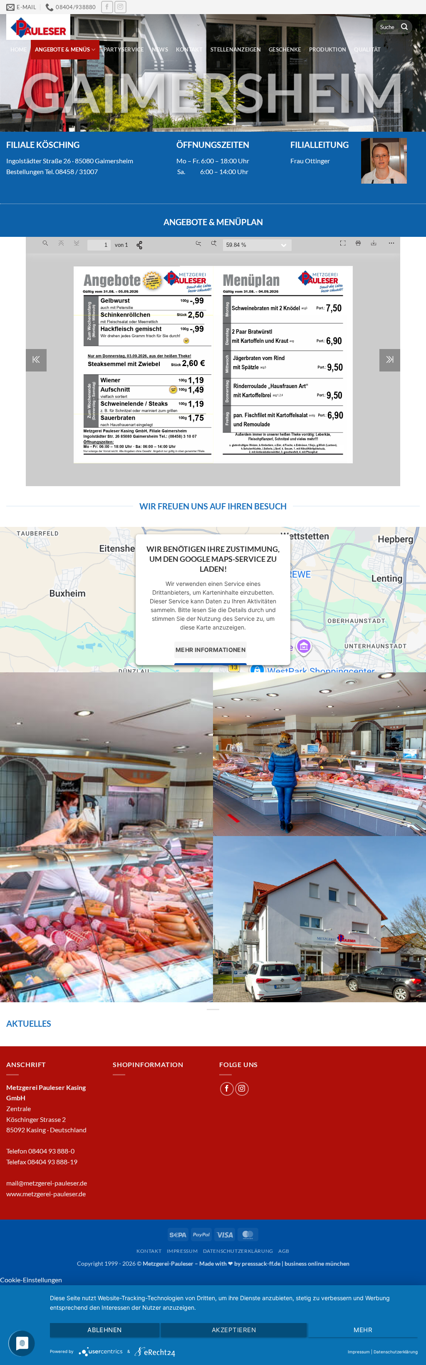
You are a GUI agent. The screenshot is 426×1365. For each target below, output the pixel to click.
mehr (363, 1330)
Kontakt (189, 49)
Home (18, 49)
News (160, 49)
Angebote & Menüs (62, 49)
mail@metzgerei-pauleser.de (46, 1183)
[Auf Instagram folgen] (120, 7)
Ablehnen (104, 1330)
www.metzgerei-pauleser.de (46, 1194)
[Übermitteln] (404, 27)
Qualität (367, 49)
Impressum (182, 1251)
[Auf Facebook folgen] (107, 7)
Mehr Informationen (211, 649)
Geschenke (285, 49)
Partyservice (124, 49)
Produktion (328, 49)
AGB (284, 1251)
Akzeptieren (234, 1330)
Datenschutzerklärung (238, 1251)
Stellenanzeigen (236, 49)
